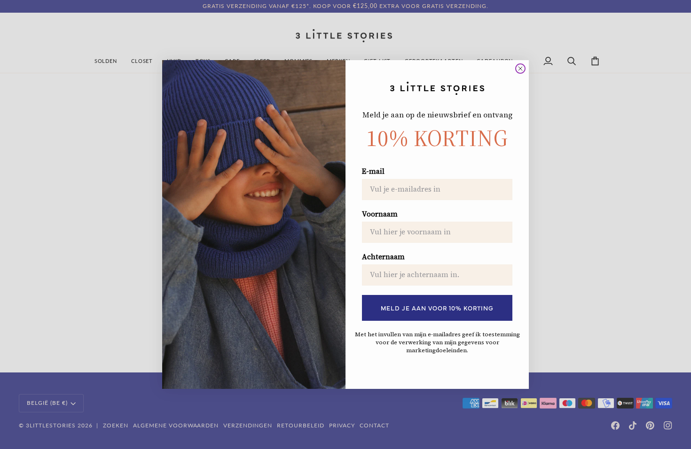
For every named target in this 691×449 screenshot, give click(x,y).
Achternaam (383, 257)
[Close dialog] (520, 68)
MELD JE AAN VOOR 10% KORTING (437, 307)
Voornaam (380, 214)
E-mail (373, 171)
